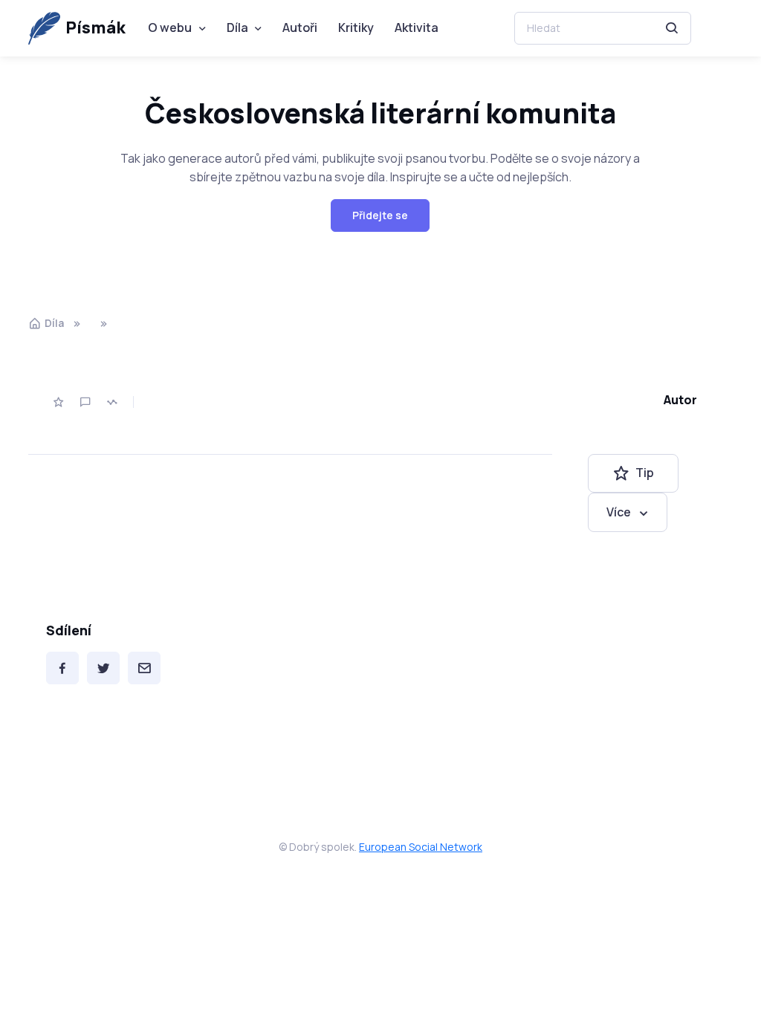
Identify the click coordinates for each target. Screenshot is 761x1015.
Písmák (95, 27)
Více (618, 512)
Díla (237, 27)
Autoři (299, 27)
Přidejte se (380, 215)
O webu (170, 27)
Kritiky (356, 27)
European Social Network (420, 847)
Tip (644, 472)
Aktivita (416, 27)
